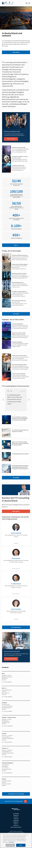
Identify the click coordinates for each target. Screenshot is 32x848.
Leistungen (16, 813)
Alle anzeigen (16, 477)
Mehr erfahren (16, 52)
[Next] (28, 400)
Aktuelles (16, 825)
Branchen (16, 815)
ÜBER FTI (16, 824)
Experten (16, 818)
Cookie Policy (11, 842)
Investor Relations (16, 827)
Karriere (15, 822)
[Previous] (4, 400)
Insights (16, 817)
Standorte (16, 820)
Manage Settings (10, 845)
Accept (20, 845)
